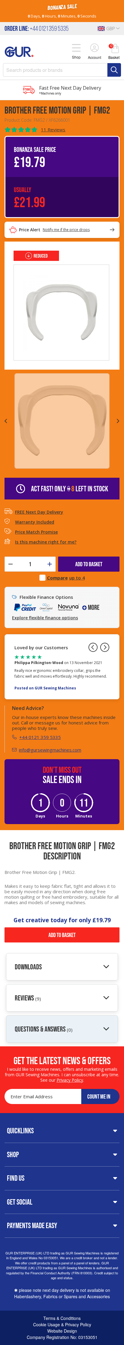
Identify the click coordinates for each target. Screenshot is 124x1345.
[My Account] (94, 48)
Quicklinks (20, 1130)
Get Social (20, 1202)
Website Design (62, 1331)
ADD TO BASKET (88, 564)
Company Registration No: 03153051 (62, 1337)
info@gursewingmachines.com (50, 750)
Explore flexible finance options (45, 618)
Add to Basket (62, 935)
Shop (13, 1154)
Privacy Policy (70, 1080)
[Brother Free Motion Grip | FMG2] (61, 312)
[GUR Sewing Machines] (19, 51)
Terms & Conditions (62, 1318)
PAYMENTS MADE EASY (32, 1225)
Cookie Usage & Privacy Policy (62, 1324)
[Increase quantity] (50, 564)
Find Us (15, 1178)
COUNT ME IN (98, 1096)
